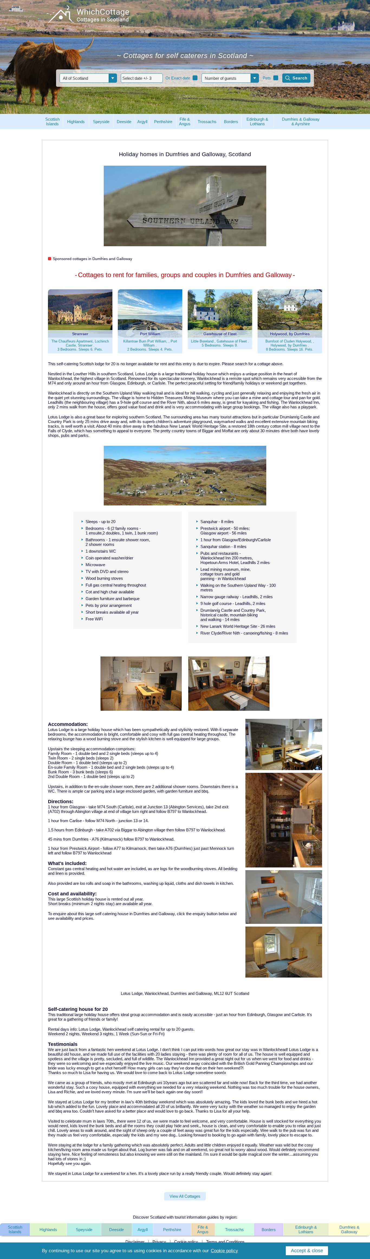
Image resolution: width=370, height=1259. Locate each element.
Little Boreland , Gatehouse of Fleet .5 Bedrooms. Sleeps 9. (220, 343)
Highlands (48, 1229)
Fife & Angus (203, 1229)
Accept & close (307, 1250)
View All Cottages (185, 1196)
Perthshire (172, 1229)
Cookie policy (186, 1241)
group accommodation (150, 1014)
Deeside (116, 1229)
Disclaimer (134, 1241)
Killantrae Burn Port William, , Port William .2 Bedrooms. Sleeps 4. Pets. (150, 345)
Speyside (84, 1229)
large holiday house (91, 1014)
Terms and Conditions (225, 1241)
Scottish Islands (15, 1229)
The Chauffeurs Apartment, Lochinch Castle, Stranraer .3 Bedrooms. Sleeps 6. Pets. (80, 345)
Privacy (159, 1241)
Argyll (143, 1229)
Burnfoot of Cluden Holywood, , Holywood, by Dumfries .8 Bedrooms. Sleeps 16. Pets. (289, 345)
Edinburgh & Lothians (306, 1229)
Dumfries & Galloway (349, 1229)
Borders (269, 1229)
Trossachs (234, 1229)
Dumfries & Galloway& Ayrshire (301, 121)
